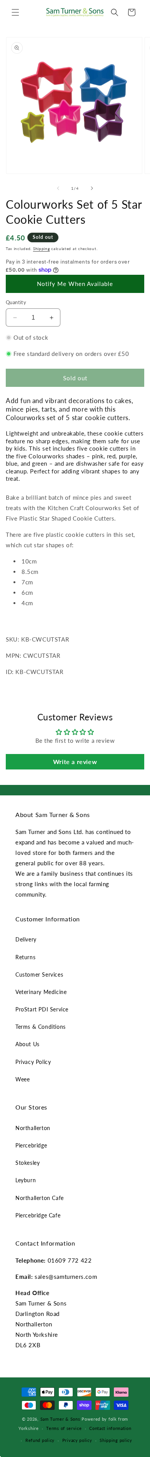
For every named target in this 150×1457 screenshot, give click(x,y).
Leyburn (25, 1180)
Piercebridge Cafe (37, 1215)
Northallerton (32, 1128)
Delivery (26, 939)
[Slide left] (58, 188)
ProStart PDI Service (41, 1009)
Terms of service (64, 1428)
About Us (27, 1044)
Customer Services (39, 974)
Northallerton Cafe (39, 1198)
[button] (15, 12)
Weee (22, 1079)
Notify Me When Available (75, 283)
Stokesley (27, 1162)
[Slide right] (91, 188)
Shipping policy (116, 1440)
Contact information (110, 1428)
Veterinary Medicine (41, 992)
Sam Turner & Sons (60, 1418)
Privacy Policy (33, 1062)
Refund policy (40, 1440)
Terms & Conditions (40, 1026)
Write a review (75, 761)
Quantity (16, 302)
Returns (25, 957)
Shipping (41, 248)
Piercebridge (31, 1145)
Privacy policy (77, 1440)
